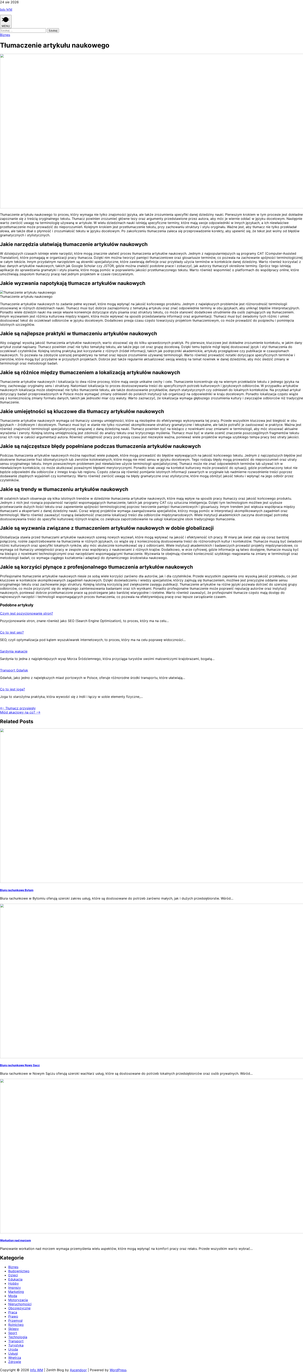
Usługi (13, 1353)
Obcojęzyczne (19, 1308)
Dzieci (13, 1275)
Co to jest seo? (12, 632)
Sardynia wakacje (13, 651)
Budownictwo (18, 1271)
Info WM (6, 9)
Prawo (13, 1316)
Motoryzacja (18, 1300)
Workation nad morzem (15, 1240)
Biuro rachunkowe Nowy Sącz (20, 1065)
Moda (12, 1296)
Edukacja (15, 1279)
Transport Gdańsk (14, 670)
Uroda (13, 1349)
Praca (12, 1312)
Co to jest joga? (12, 689)
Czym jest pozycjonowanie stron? (26, 613)
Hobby (13, 1283)
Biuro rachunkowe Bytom (16, 890)
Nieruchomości (20, 1304)
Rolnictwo (16, 1325)
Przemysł (15, 1320)
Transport (15, 1341)
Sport (12, 1333)
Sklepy (13, 1329)
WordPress (118, 1370)
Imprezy (14, 1287)
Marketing (16, 1292)
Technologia (17, 1337)
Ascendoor (78, 1370)
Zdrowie (14, 1362)
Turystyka (15, 1345)
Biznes (5, 35)
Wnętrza (14, 1358)
